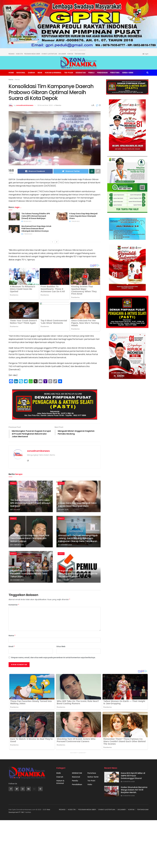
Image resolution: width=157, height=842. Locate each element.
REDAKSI (11, 54)
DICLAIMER (62, 54)
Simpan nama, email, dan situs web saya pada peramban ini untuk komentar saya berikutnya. (53, 657)
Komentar (14, 605)
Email (12, 646)
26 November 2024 (66, 580)
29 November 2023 (45, 105)
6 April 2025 (63, 510)
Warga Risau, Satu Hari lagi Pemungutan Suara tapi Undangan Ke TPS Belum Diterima (77, 573)
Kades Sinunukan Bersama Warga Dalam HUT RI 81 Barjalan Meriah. (134, 790)
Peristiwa (114, 72)
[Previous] (52, 242)
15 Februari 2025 (18, 545)
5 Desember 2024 (18, 580)
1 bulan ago (27, 221)
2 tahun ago (27, 234)
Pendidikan (102, 72)
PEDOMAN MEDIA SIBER (32, 54)
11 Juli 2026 (16, 510)
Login (146, 54)
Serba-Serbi (127, 72)
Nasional (20, 72)
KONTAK (70, 54)
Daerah (31, 72)
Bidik (40, 72)
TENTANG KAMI (80, 54)
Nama (12, 635)
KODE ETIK (19, 54)
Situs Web (60, 646)
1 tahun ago (75, 221)
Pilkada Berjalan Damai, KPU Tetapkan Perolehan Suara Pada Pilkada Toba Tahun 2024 (29, 573)
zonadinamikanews (24, 105)
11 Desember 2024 (65, 545)
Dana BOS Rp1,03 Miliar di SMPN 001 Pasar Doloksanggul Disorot (133, 776)
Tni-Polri (68, 72)
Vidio (89, 784)
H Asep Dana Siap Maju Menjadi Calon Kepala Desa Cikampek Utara (83, 216)
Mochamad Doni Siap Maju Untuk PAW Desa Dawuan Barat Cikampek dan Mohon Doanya (36, 228)
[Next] (57, 242)
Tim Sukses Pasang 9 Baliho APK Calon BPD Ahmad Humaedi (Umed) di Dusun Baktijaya (35, 216)
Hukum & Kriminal (53, 72)
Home (11, 72)
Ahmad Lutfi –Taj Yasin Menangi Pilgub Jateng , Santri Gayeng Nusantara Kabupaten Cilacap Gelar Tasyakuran (78, 538)
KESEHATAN (81, 72)
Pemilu (91, 72)
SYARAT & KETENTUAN (49, 54)
